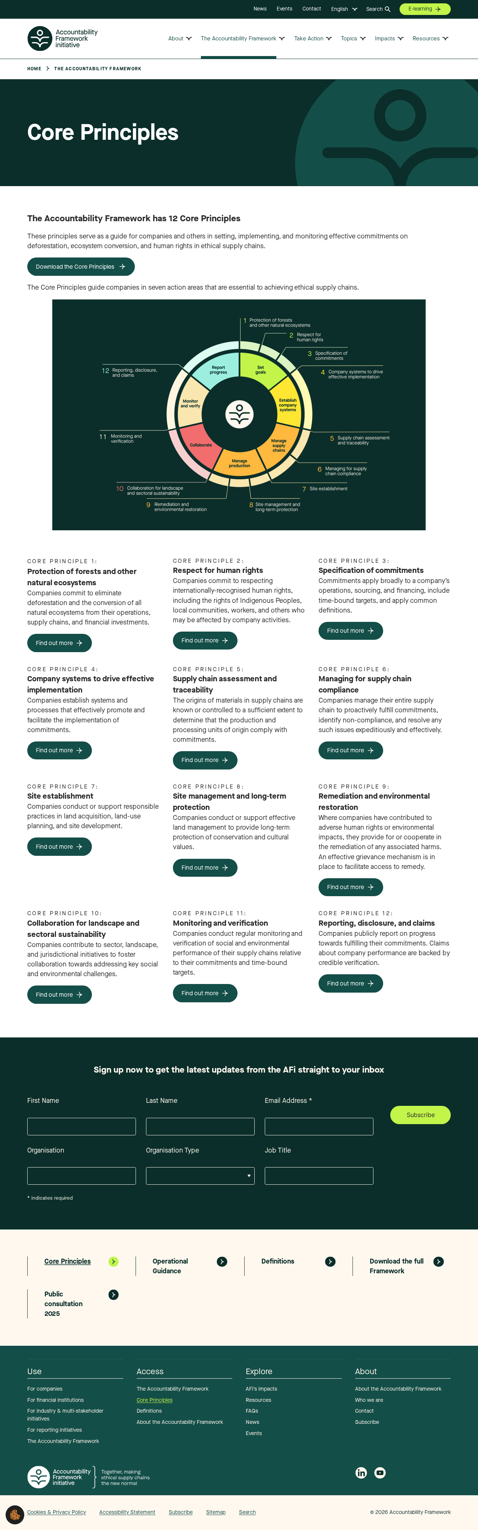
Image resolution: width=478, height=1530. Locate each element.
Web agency (335, 1512)
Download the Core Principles (76, 267)
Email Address (288, 1100)
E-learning (420, 8)
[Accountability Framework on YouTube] (380, 1474)
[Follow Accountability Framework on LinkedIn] (361, 1474)
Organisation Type (172, 1150)
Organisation (45, 1150)
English (339, 9)
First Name (43, 1100)
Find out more (54, 643)
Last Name (161, 1100)
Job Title (278, 1150)
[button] (15, 1514)
